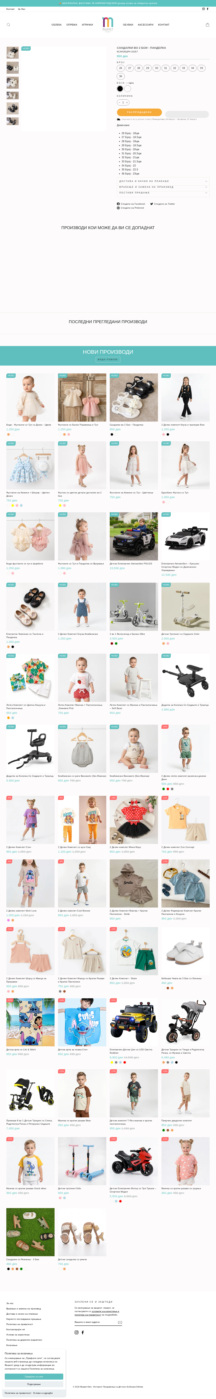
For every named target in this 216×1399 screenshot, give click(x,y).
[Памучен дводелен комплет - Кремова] (172, 1130)
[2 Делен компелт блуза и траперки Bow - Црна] (167, 434)
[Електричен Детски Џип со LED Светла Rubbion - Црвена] (124, 1062)
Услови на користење (18, 1335)
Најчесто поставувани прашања (23, 1319)
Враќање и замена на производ (146, 187)
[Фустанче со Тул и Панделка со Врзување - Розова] (64, 573)
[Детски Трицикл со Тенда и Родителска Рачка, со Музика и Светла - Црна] (176, 1062)
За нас (9, 1303)
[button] (187, 112)
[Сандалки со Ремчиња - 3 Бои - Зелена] (21, 1268)
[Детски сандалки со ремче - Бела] (60, 1268)
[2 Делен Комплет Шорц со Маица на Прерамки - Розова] (8, 991)
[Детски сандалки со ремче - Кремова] (64, 1268)
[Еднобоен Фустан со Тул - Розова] (163, 502)
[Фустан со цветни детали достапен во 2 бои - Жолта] (60, 505)
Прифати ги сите (34, 1376)
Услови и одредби (43, 1393)
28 (138, 68)
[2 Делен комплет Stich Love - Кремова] (12, 920)
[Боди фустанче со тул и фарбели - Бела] (8, 573)
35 (201, 68)
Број (121, 62)
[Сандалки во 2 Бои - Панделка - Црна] (8, 298)
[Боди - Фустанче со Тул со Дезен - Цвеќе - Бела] (12, 434)
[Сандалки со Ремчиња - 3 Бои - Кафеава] (17, 1268)
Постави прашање (134, 193)
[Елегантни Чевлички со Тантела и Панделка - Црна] (12, 646)
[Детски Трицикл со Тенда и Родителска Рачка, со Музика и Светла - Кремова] (163, 1062)
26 (120, 68)
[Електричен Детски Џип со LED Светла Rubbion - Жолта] (111, 1062)
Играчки (87, 24)
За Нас (21, 9)
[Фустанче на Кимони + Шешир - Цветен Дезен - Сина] (21, 505)
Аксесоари (145, 24)
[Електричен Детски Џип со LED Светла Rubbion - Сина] (120, 1062)
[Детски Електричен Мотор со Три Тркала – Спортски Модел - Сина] (116, 1201)
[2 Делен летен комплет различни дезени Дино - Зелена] (163, 788)
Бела (127, 89)
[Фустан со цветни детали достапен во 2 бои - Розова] (64, 505)
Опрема (71, 24)
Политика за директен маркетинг (24, 1340)
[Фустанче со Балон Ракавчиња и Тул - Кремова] (64, 434)
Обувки (128, 24)
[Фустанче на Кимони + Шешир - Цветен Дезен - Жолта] (12, 505)
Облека (57, 24)
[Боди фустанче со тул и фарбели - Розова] (12, 573)
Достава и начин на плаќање (144, 181)
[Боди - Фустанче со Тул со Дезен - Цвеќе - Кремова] (8, 434)
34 (192, 68)
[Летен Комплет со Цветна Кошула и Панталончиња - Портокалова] (8, 717)
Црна (120, 89)
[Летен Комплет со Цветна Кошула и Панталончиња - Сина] (12, 717)
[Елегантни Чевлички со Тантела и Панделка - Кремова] (8, 646)
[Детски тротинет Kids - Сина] (64, 1197)
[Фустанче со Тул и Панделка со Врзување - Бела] (60, 573)
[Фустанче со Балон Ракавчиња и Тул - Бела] (60, 434)
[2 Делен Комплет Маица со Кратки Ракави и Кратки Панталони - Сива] (60, 991)
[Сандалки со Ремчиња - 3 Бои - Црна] (8, 1268)
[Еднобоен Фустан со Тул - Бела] (167, 502)
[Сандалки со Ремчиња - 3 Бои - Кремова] (12, 1268)
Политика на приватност (18, 1393)
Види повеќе (108, 359)
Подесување (34, 1384)
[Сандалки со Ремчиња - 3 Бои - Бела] (25, 1268)
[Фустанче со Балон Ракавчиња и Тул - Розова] (68, 434)
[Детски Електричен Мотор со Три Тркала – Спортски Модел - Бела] (111, 1201)
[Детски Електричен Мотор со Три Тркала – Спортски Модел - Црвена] (120, 1201)
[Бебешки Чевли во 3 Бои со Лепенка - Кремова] (172, 988)
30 (156, 68)
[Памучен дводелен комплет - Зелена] (163, 1130)
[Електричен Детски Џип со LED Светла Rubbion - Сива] (116, 1062)
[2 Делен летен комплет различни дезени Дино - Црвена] (167, 788)
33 (183, 68)
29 (147, 68)
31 (165, 68)
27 (129, 68)
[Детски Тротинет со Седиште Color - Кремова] (163, 643)
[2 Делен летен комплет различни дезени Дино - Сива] (172, 788)
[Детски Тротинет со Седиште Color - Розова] (167, 643)
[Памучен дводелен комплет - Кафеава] (167, 1130)
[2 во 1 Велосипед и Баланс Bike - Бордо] (111, 643)
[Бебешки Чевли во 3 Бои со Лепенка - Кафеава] (167, 988)
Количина (125, 96)
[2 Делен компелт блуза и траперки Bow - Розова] (163, 434)
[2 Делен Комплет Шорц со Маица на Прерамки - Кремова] (12, 991)
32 (174, 68)
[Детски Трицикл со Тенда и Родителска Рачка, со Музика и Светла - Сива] (167, 1062)
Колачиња (11, 1345)
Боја (125, 83)
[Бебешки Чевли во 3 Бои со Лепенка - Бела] (163, 988)
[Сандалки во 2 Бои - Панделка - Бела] (12, 298)
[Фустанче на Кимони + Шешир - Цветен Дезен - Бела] (8, 505)
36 (120, 76)
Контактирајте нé (15, 1329)
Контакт (10, 9)
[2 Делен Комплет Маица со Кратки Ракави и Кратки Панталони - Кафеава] (64, 991)
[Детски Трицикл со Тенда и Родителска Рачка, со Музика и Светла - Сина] (172, 1062)
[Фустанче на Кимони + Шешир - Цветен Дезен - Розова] (17, 505)
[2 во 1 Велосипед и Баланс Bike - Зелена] (116, 643)
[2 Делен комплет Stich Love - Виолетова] (8, 920)
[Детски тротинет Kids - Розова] (60, 1197)
